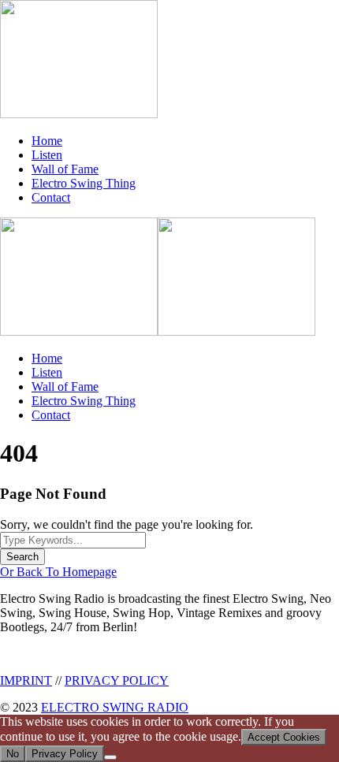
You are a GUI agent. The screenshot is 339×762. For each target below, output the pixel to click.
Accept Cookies (284, 737)
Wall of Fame (65, 169)
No (12, 754)
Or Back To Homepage (58, 571)
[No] (110, 757)
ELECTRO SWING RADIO (114, 707)
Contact (51, 197)
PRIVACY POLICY (117, 680)
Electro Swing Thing (84, 183)
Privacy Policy (65, 754)
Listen (47, 155)
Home (47, 140)
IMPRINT (26, 680)
